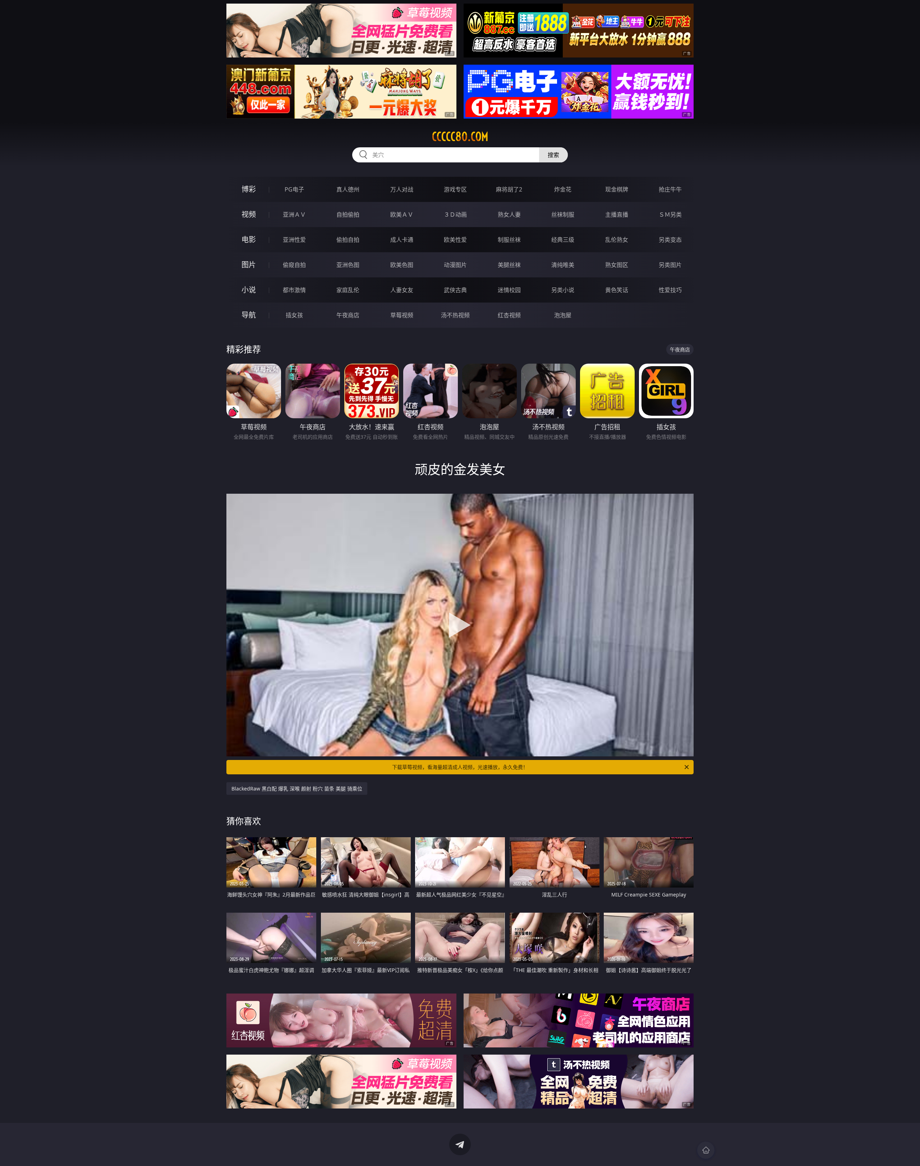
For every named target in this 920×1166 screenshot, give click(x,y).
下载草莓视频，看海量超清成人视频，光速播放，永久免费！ (460, 767)
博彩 (249, 189)
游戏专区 (455, 189)
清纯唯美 (562, 265)
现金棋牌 (616, 189)
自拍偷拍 (347, 214)
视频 (249, 214)
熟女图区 (616, 265)
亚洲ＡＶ (294, 214)
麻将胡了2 (509, 189)
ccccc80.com (460, 136)
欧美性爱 (455, 240)
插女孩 (294, 315)
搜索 (553, 155)
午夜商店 (347, 315)
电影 (249, 239)
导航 (249, 315)
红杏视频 (509, 315)
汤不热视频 (455, 315)
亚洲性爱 (294, 240)
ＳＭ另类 (670, 214)
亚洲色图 (347, 265)
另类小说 (562, 290)
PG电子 (294, 189)
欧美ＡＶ (401, 214)
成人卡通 (401, 240)
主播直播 (616, 214)
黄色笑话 (616, 290)
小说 (249, 290)
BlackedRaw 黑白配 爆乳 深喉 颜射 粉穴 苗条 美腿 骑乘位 (296, 788)
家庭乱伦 (347, 290)
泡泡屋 (562, 315)
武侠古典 (455, 290)
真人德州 (347, 189)
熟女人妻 (509, 214)
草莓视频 (401, 315)
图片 (249, 264)
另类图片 (670, 265)
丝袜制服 (562, 214)
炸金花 (562, 189)
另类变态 (670, 240)
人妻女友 (401, 290)
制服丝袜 (509, 240)
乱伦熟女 (616, 240)
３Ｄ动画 (455, 214)
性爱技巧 (670, 290)
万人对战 (401, 189)
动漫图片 (455, 265)
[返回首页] (705, 1150)
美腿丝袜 (509, 265)
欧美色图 (401, 265)
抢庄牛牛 (670, 189)
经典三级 (562, 240)
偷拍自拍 (347, 240)
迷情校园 (509, 290)
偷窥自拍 (294, 265)
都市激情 (294, 290)
